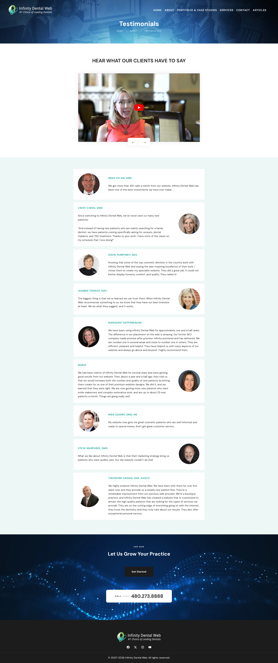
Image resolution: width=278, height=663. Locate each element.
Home (157, 10)
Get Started (139, 571)
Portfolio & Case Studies (197, 10)
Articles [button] (259, 10)
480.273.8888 (139, 596)
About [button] (169, 10)
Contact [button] (243, 10)
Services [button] (226, 10)
